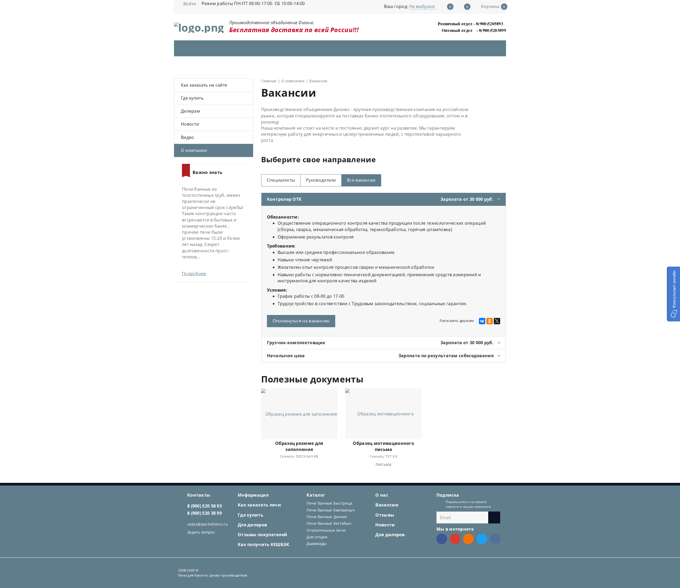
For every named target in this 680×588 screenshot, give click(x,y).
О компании (194, 150)
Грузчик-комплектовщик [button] (380, 343)
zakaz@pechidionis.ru (207, 524)
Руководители (321, 180)
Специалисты (281, 180)
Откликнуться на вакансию (301, 321)
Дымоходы (316, 543)
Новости (190, 124)
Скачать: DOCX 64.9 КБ (299, 456)
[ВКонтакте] (482, 321)
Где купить (192, 98)
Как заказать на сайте (204, 85)
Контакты (198, 495)
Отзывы (384, 515)
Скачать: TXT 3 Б (383, 456)
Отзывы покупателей (262, 535)
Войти (189, 4)
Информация (253, 495)
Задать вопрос (201, 532)
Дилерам (190, 111)
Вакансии (386, 505)
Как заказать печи (259, 505)
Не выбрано (422, 6)
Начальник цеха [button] (380, 356)
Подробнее (194, 273)
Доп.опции (317, 536)
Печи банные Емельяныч (331, 510)
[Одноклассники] (489, 321)
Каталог (316, 495)
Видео (187, 137)
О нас (381, 495)
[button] (673, 294)
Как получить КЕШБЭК (264, 544)
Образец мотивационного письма (383, 446)
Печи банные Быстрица (329, 503)
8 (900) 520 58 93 (204, 506)
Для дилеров (252, 525)
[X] (497, 321)
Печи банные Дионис (327, 516)
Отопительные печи (326, 530)
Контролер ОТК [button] (380, 199)
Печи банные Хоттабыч (329, 523)
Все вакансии (361, 180)
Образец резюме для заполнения (299, 446)
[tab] (383, 199)
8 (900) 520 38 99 (204, 513)
